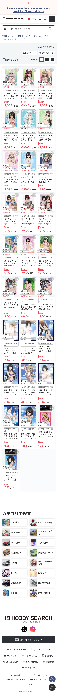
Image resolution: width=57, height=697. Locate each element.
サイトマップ (28, 684)
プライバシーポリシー (41, 675)
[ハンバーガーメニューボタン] (52, 19)
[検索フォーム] (45, 19)
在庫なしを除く (13, 59)
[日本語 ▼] (29, 18)
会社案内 (14, 675)
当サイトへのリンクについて (41, 679)
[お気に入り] (34, 18)
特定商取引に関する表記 (15, 679)
